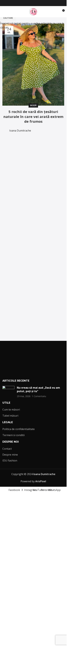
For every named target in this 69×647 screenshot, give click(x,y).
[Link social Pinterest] (39, 3)
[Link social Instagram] (31, 3)
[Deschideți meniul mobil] (4, 11)
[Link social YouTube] (35, 3)
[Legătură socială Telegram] (54, 128)
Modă (33, 105)
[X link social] (28, 3)
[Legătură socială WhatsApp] (43, 3)
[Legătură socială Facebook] (24, 3)
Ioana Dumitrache (20, 130)
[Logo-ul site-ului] (33, 11)
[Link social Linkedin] (47, 128)
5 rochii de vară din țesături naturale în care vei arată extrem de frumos (33, 116)
